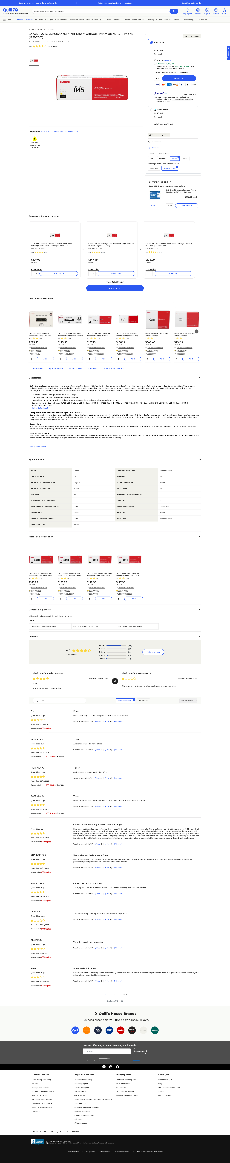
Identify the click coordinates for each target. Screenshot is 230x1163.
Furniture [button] (203, 19)
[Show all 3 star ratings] (116, 652)
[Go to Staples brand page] (120, 1030)
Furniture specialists (82, 1111)
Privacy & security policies (42, 1107)
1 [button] (105, 995)
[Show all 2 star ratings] (116, 655)
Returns (35, 1083)
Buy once (159, 42)
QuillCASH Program (81, 1087)
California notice (105, 1152)
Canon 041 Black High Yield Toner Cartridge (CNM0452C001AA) (185, 334)
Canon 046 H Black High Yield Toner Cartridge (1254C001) (99, 334)
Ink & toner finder (123, 1083)
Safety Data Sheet (40, 408)
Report (119, 721)
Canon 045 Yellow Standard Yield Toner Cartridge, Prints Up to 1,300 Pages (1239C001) (51, 245)
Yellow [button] (174, 158)
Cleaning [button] (150, 19)
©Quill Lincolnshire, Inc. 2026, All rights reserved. (62, 1143)
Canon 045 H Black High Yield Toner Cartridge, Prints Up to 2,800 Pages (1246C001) (111, 245)
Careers (161, 1091)
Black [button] (185, 158)
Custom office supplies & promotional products (93, 1099)
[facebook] (117, 1067)
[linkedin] (111, 1067)
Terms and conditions (103, 1058)
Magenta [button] (162, 158)
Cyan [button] (152, 158)
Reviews (92, 368)
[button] (174, 11)
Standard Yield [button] (169, 168)
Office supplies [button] (112, 19)
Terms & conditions (73, 1152)
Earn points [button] (192, 36)
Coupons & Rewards (24, 19)
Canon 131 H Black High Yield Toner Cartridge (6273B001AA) (70, 334)
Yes (98, 721)
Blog (160, 1083)
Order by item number (125, 1091)
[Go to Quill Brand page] (75, 1030)
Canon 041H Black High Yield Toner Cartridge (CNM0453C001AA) (156, 334)
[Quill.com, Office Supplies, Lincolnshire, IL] (37, 1142)
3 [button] (114, 995)
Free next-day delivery (160, 135)
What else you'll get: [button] (163, 124)
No (108, 721)
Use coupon (139, 1051)
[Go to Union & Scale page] (143, 1030)
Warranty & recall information (43, 1103)
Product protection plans (84, 1115)
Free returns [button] (156, 142)
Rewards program (81, 1083)
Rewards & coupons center (127, 1095)
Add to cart (179, 78)
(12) (129, 658)
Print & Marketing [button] (93, 19)
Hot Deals (38, 19)
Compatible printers (113, 368)
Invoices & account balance (43, 1091)
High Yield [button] (154, 168)
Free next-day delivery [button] (96, 353)
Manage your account (40, 1087)
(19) (129, 649)
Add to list (154, 148)
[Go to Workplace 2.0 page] (155, 1030)
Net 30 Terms (79, 1095)
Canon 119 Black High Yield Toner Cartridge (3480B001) (40, 334)
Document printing (81, 1103)
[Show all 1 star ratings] (116, 658)
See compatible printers (39, 347)
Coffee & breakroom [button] (132, 19)
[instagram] (104, 1067)
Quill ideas (78, 1119)
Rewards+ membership (83, 1080)
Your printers (121, 1087)
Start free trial (190, 94)
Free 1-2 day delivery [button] (67, 353)
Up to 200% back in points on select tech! (115, 3)
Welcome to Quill (165, 1080)
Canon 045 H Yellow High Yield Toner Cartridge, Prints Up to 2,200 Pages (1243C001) (99, 574)
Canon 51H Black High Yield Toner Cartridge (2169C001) (127, 334)
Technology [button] (189, 19)
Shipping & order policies (42, 1099)
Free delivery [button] (35, 353)
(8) (129, 652)
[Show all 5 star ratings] (116, 645)
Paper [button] (176, 19)
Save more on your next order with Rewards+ (38, 3)
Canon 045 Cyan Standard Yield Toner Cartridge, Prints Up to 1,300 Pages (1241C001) (169, 245)
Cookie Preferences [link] (122, 1152)
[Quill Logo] (10, 10)
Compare (152, 205)
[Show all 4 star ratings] (117, 648)
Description (37, 368)
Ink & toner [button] (163, 19)
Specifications (56, 368)
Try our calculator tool (181, 99)
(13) (129, 655)
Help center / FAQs (39, 1095)
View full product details (50, 131)
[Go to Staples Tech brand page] (132, 1030)
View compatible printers (69, 131)
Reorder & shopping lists (126, 1080)
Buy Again (49, 19)
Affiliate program (80, 1123)
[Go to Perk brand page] (109, 1030)
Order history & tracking (41, 1080)
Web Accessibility (165, 1095)
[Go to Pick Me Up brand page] (98, 1030)
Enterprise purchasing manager (86, 1107)
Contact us (36, 1111)
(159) (130, 645)
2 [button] (109, 995)
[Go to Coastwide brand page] (86, 1030)
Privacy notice (90, 1152)
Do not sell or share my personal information (148, 1152)
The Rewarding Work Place (169, 1087)
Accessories (75, 368)
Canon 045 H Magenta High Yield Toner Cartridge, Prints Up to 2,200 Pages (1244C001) (70, 574)
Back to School (61, 19)
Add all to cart (115, 288)
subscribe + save (77, 19)
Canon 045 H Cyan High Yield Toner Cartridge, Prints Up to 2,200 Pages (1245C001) (40, 574)
